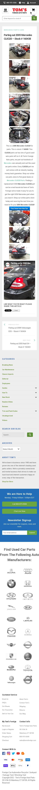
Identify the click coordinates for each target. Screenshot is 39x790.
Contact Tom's (24, 703)
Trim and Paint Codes (9, 411)
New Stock (6, 397)
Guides (4, 388)
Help (23, 3)
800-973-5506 (11, 3)
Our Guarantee (7, 710)
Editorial (5, 379)
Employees (6, 383)
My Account (6, 726)
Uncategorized (7, 416)
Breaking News (7, 365)
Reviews (5, 406)
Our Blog (23, 714)
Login (4, 729)
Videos (4, 420)
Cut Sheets (6, 706)
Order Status (6, 733)
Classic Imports (7, 374)
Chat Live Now (19, 511)
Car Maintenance (8, 369)
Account (33, 3)
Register (11, 729)
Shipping (22, 706)
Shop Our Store (7, 481)
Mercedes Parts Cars (14, 30)
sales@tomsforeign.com (28, 740)
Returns (22, 710)
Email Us (5, 699)
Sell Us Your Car (7, 713)
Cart (32, 12)
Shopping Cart (7, 736)
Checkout (5, 740)
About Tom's (24, 699)
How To (4, 393)
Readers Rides (7, 402)
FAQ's (4, 702)
